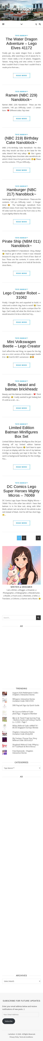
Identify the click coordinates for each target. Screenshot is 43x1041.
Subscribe (8, 1021)
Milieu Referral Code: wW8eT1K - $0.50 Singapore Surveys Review (25, 726)
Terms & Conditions (26, 1037)
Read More (21, 75)
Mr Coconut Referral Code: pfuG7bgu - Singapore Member (24, 712)
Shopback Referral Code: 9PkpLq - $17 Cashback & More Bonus (25, 745)
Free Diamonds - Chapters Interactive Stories (22, 752)
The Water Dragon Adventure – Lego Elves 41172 (21, 43)
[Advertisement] (21, 656)
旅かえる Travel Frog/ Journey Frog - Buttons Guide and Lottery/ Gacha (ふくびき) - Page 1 (26, 720)
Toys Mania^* (21, 36)
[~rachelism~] (21, 10)
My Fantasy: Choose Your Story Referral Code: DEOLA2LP (24, 739)
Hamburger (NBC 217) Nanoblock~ (21, 192)
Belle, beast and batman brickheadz (21, 387)
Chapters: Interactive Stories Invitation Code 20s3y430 (23, 733)
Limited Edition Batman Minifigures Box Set (21, 432)
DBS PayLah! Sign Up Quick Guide (25, 705)
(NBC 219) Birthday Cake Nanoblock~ (21, 140)
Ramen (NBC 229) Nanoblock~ (21, 97)
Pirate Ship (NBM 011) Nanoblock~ (21, 243)
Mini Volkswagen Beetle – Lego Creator (21, 344)
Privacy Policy (14, 1037)
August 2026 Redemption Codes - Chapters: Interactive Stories (25, 694)
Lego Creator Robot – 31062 (21, 295)
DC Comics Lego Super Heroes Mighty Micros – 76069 (21, 490)
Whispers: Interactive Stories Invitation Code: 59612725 (23, 700)
